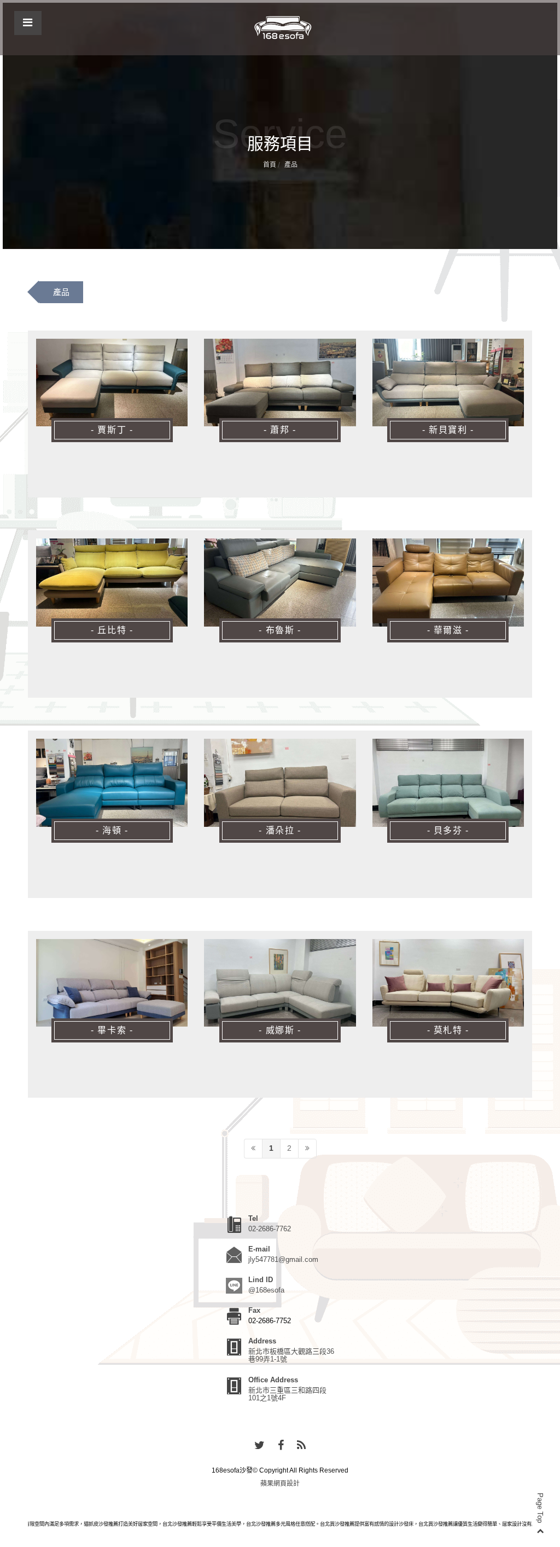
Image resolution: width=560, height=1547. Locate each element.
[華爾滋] (448, 582)
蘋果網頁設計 (280, 1483)
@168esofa (266, 1290)
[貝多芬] (448, 783)
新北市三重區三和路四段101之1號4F (287, 1394)
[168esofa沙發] (282, 28)
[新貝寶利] (448, 383)
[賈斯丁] (112, 383)
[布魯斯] (279, 582)
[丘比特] (112, 582)
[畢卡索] (112, 983)
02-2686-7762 (269, 1229)
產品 (61, 292)
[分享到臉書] (281, 1445)
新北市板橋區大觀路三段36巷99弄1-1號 (291, 1355)
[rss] (301, 1445)
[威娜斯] (279, 983)
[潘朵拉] (279, 783)
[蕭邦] (279, 383)
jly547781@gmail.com (283, 1259)
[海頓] (112, 783)
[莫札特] (448, 983)
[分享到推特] (259, 1445)
